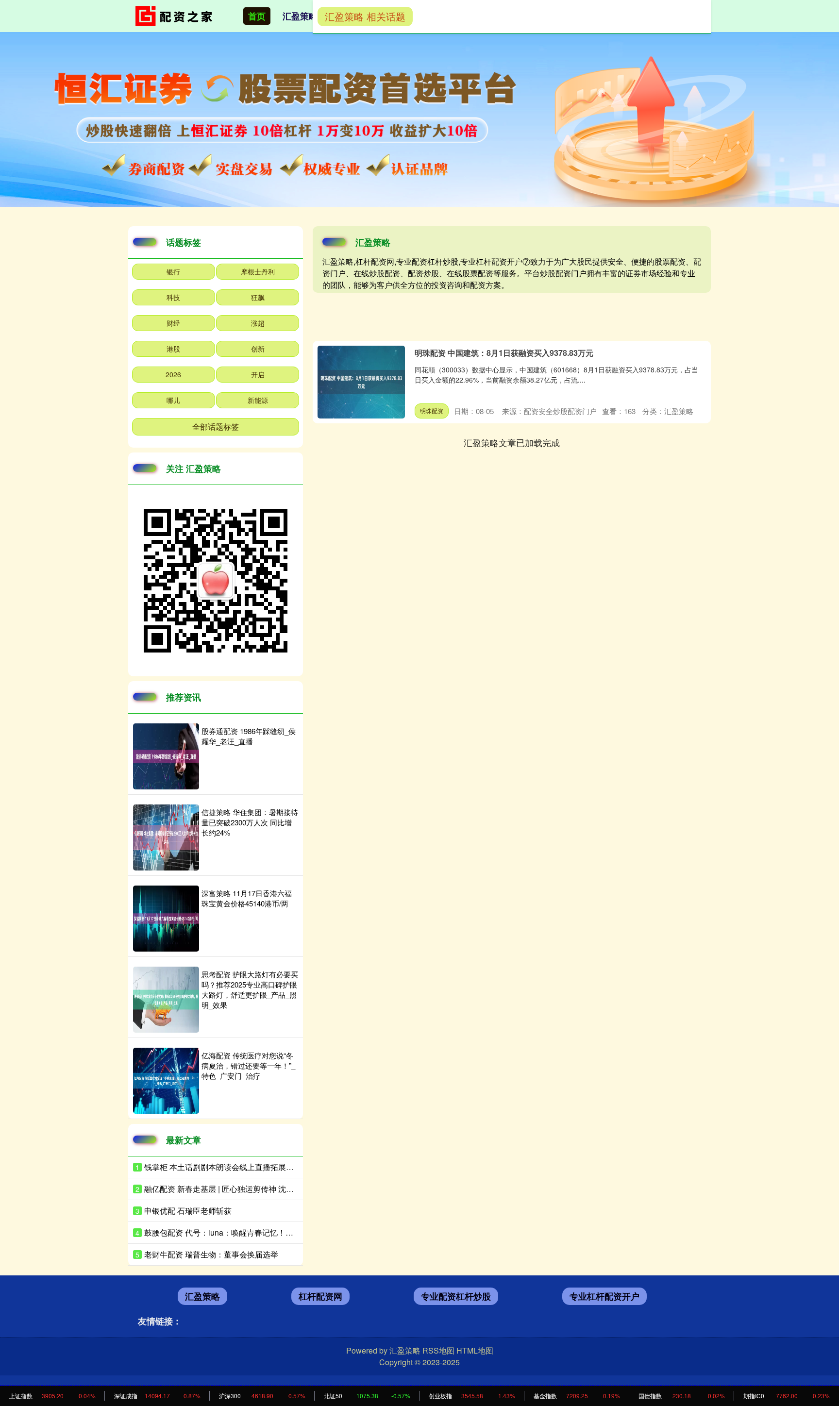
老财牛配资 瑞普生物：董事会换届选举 (211, 1254)
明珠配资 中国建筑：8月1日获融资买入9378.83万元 (504, 352)
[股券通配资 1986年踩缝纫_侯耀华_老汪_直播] (166, 756)
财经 (173, 323)
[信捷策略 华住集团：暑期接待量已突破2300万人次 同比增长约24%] (166, 837)
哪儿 (173, 400)
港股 (173, 348)
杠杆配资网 (320, 1296)
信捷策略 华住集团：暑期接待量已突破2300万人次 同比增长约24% (249, 822)
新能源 (258, 400)
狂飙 (258, 297)
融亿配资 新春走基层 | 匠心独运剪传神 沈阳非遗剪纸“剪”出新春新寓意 (264, 1188)
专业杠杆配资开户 (604, 1296)
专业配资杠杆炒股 (456, 1296)
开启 (258, 374)
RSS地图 (438, 1350)
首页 (257, 16)
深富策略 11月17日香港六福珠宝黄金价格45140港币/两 (246, 898)
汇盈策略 (300, 16)
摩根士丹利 (258, 271)
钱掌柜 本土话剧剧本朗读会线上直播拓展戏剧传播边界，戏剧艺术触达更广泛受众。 (289, 1166)
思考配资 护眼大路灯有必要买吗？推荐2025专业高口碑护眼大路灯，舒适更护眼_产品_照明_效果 (249, 989)
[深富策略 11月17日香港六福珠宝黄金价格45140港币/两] (166, 919)
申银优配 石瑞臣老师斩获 (188, 1210)
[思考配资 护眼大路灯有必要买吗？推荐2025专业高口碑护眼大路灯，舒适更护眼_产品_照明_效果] (166, 1000)
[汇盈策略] (175, 15)
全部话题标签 (215, 426)
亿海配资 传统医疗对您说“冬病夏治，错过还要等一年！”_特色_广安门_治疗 (248, 1065)
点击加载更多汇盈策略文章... (512, 442)
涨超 (258, 323)
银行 (173, 271)
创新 (258, 348)
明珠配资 (431, 410)
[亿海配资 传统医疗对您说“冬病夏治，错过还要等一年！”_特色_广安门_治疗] (166, 1081)
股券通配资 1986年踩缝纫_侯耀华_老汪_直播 (248, 736)
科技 (173, 297)
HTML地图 (474, 1350)
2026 (173, 374)
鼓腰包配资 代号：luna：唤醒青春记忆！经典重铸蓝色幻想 (246, 1232)
